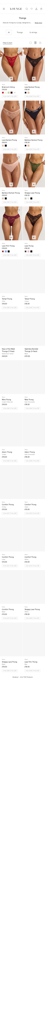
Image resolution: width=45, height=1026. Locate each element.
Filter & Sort (7, 43)
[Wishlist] (31, 9)
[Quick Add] (11, 79)
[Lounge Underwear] (16, 9)
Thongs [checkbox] (20, 32)
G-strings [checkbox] (33, 32)
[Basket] (41, 9)
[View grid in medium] (35, 43)
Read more (38, 23)
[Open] (4, 9)
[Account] (36, 9)
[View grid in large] (31, 43)
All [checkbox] (9, 32)
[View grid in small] (40, 43)
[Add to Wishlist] (19, 51)
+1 (14, 92)
